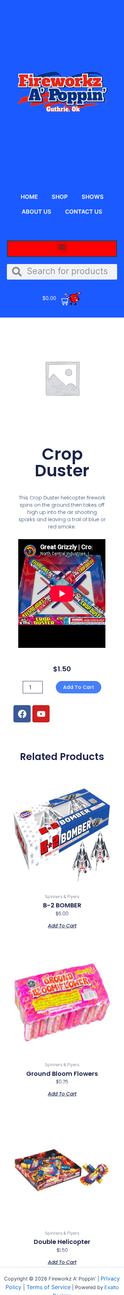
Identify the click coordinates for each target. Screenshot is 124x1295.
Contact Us (83, 211)
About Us (36, 211)
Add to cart (78, 687)
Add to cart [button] (62, 925)
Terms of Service (49, 1287)
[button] (62, 247)
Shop (60, 196)
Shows (93, 196)
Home (29, 196)
